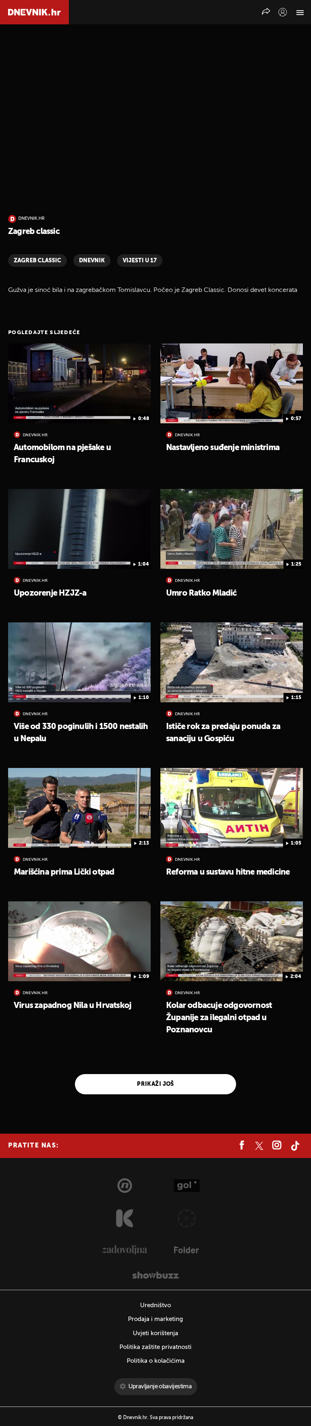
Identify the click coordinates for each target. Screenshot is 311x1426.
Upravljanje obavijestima (160, 1386)
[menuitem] (282, 12)
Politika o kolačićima (156, 1361)
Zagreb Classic (37, 261)
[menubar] (282, 12)
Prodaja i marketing (155, 1319)
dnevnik (92, 261)
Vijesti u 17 (140, 261)
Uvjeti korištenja (155, 1333)
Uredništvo (155, 1305)
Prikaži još (155, 1084)
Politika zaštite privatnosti (155, 1347)
